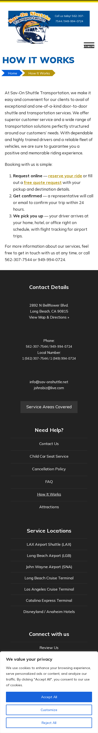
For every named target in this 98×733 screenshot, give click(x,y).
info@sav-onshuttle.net (49, 382)
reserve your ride (65, 175)
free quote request (43, 182)
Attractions (49, 506)
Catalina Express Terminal (49, 600)
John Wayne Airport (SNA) (49, 566)
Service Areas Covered (49, 406)
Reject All (49, 723)
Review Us (49, 647)
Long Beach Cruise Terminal (49, 578)
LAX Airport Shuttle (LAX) (49, 544)
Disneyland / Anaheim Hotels (49, 611)
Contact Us (49, 443)
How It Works (39, 73)
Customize (49, 710)
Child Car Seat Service (49, 456)
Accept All (49, 697)
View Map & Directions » (49, 317)
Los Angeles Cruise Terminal (49, 589)
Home (12, 73)
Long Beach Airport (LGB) (49, 555)
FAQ (49, 481)
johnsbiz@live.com (49, 388)
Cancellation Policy (49, 468)
